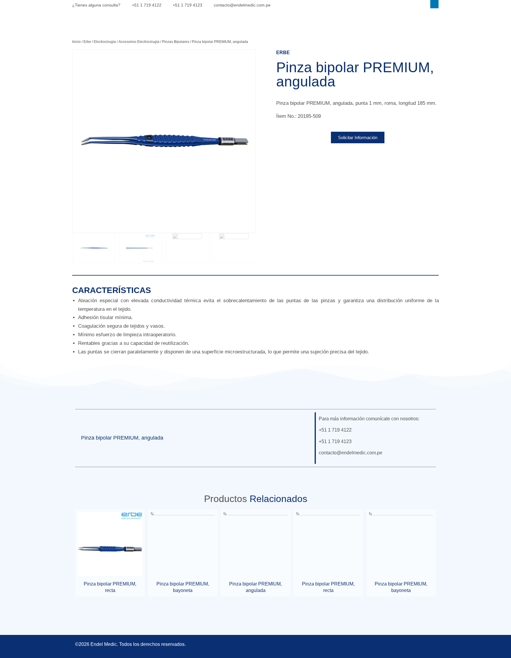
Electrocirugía (105, 42)
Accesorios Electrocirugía (139, 42)
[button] (302, 438)
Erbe (87, 42)
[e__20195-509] (164, 141)
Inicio (76, 42)
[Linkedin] (434, 4)
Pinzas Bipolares (175, 42)
